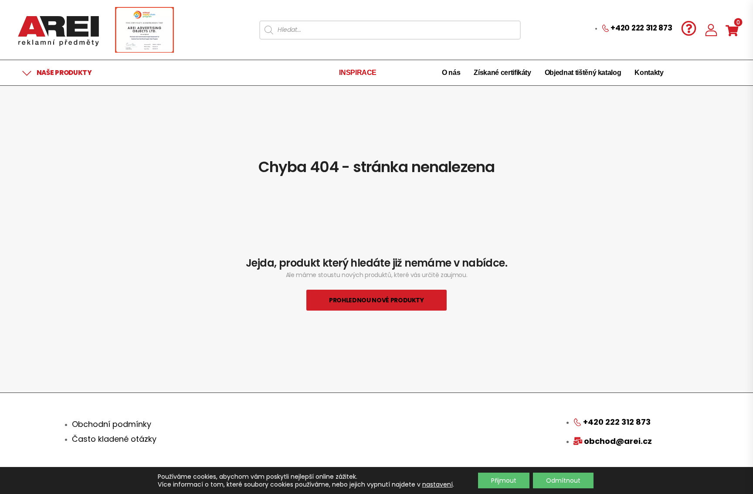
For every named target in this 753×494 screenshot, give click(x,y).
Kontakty (648, 72)
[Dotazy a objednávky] (688, 28)
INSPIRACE (357, 72)
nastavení (437, 484)
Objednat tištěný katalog (583, 72)
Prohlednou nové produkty (376, 300)
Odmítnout (563, 480)
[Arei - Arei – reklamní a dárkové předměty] (58, 30)
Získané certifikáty (502, 72)
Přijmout (503, 480)
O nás (451, 72)
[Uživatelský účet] (711, 30)
